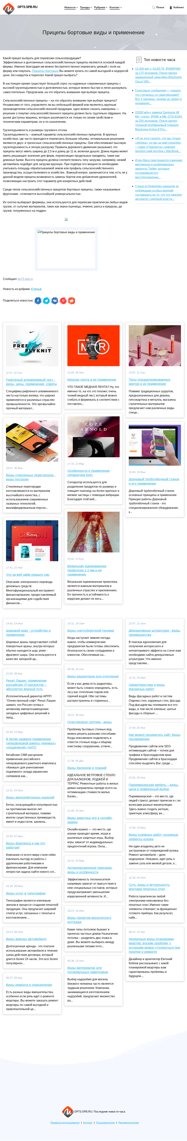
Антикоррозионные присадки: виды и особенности (89, 870)
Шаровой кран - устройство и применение (28, 633)
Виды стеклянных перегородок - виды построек (31, 477)
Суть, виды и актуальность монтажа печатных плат (149, 887)
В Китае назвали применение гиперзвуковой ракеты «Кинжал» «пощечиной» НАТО (31, 743)
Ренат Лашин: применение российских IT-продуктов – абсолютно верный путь (26, 685)
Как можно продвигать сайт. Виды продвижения (154, 737)
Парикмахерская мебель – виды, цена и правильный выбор (154, 787)
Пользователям (105, 1122)
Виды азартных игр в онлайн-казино (90, 820)
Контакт (115, 7)
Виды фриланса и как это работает (25, 845)
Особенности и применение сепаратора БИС (88, 473)
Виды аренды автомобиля (26, 939)
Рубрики (99, 7)
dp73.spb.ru (25, 279)
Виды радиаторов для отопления (93, 676)
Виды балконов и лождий (86, 768)
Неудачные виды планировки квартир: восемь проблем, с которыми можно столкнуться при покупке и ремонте (154, 945)
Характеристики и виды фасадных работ (147, 687)
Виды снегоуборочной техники (90, 630)
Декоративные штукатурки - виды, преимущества (155, 633)
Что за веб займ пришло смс (27, 575)
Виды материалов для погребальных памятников (87, 970)
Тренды (85, 7)
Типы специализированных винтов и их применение (149, 382)
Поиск (160, 7)
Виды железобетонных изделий (30, 797)
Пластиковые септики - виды (89, 722)
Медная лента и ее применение (91, 379)
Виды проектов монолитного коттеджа (89, 920)
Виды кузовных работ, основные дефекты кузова (153, 837)
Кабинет (178, 7)
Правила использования (65, 1122)
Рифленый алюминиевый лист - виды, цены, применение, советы (31, 382)
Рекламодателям (128, 1122)
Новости (70, 7)
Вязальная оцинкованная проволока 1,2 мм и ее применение (86, 570)
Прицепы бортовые (45, 70)
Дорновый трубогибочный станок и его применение (154, 481)
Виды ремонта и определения (29, 985)
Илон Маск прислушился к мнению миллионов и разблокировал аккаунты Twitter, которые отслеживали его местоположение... (158, 169)
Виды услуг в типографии (25, 893)
